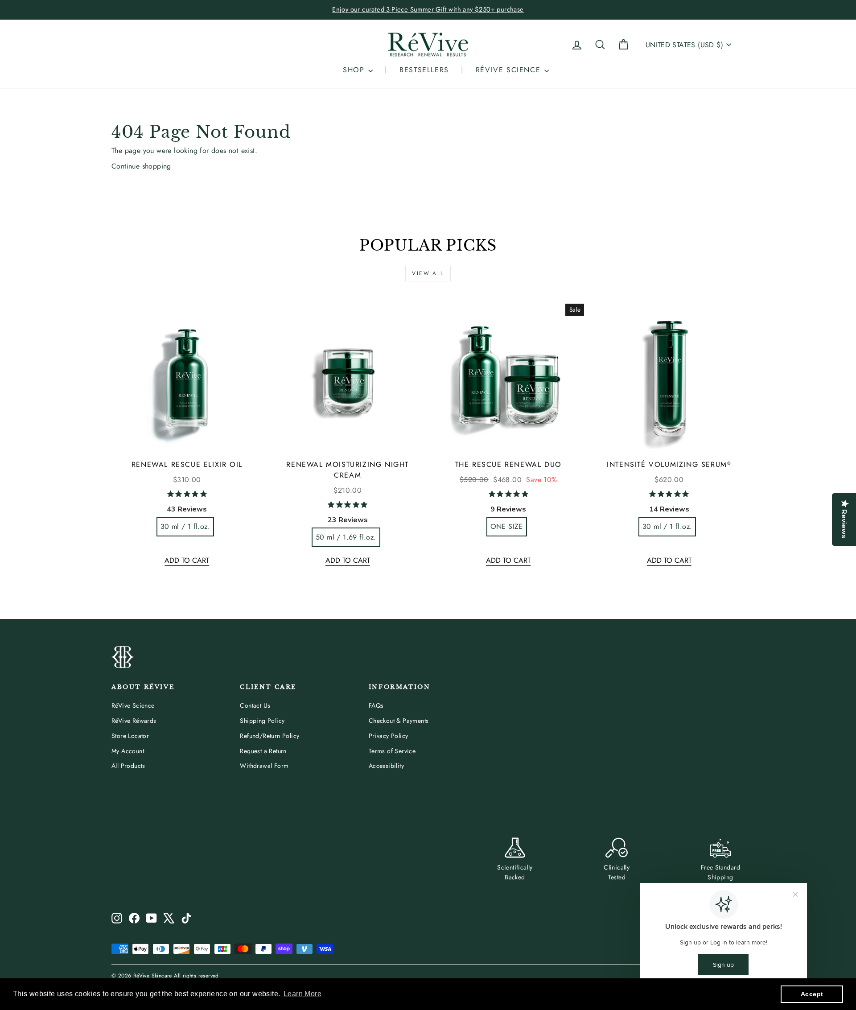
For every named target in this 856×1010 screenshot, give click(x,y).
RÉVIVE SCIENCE (509, 70)
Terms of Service (392, 750)
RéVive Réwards (133, 720)
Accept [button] (812, 994)
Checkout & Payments (399, 720)
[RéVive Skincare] (428, 45)
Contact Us (255, 705)
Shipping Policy (262, 720)
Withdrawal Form (264, 765)
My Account (127, 750)
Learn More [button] (302, 994)
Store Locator (130, 735)
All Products (128, 765)
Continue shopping (141, 166)
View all (428, 273)
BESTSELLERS (424, 70)
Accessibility (386, 765)
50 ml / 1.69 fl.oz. (346, 537)
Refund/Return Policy (269, 735)
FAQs (376, 705)
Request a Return (263, 750)
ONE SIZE (506, 526)
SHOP (355, 70)
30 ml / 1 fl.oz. (185, 526)
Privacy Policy (388, 735)
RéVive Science (133, 705)
